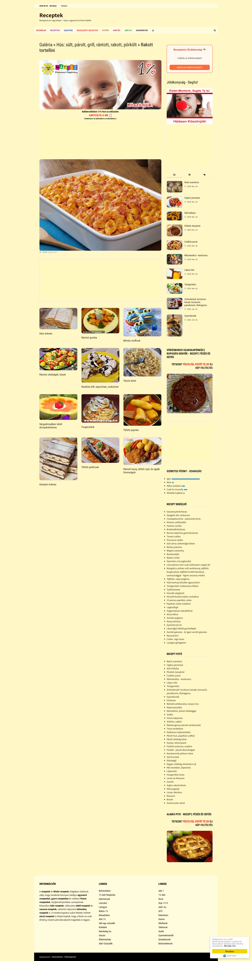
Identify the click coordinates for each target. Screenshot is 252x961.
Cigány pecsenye (192, 197)
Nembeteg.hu (105, 931)
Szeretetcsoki (164, 939)
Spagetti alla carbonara (178, 515)
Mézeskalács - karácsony (196, 255)
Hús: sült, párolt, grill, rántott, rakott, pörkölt (96, 44)
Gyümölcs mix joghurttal (179, 561)
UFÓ (160, 911)
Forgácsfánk (87, 427)
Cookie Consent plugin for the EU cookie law (229, 955)
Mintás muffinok (131, 340)
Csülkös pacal (190, 241)
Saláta (170, 714)
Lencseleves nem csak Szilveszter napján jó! (188, 564)
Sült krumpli (173, 756)
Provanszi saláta (175, 539)
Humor (161, 919)
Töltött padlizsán (90, 467)
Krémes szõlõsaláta (176, 522)
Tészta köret (129, 380)
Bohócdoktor (105, 890)
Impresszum (44, 956)
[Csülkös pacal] (174, 242)
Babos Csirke (173, 557)
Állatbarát (162, 923)
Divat (160, 899)
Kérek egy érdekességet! (190, 67)
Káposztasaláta (174, 707)
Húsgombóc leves (175, 774)
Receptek (51, 15)
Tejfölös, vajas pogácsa (178, 578)
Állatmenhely (105, 939)
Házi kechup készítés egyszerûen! (183, 582)
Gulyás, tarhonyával (176, 742)
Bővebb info (230, 945)
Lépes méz (189, 270)
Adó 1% (128, 30)
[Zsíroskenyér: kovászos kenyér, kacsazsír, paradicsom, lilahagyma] (174, 299)
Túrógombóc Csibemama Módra (182, 585)
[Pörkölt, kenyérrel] (174, 226)
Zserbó (170, 781)
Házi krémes (45, 333)
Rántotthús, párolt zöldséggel (181, 710)
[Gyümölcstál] (174, 316)
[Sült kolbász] (174, 213)
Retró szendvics (191, 182)
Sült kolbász (190, 212)
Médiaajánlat (70, 956)
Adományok (142, 30)
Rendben (229, 951)
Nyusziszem (172, 635)
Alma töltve (172, 614)
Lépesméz (172, 771)
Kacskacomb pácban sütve (180, 753)
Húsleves (171, 700)
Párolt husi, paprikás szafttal (181, 735)
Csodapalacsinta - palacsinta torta (184, 518)
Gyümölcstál (190, 315)
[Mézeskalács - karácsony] (174, 255)
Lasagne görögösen (176, 642)
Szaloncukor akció (176, 802)
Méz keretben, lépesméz (179, 767)
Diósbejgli (171, 760)
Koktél (116, 30)
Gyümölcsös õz (174, 624)
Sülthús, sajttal (174, 721)
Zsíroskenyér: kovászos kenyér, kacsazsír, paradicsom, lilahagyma (195, 302)
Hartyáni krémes (47, 484)
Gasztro (68, 30)
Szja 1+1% (163, 903)
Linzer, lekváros (174, 792)
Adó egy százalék (107, 923)
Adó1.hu (162, 907)
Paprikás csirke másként (179, 603)
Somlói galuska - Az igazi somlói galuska (187, 631)
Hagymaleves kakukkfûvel (180, 610)
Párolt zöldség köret (177, 739)
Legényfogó (172, 607)
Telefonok (162, 927)
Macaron (171, 795)
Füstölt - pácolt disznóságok (181, 749)
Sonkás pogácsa (175, 617)
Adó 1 (161, 890)
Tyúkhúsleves (173, 589)
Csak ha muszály (175, 489)
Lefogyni (103, 907)
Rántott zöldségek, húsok (52, 374)
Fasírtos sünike (174, 525)
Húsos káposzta (175, 718)
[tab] (174, 175)
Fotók (105, 30)
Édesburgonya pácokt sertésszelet (184, 725)
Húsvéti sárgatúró (175, 593)
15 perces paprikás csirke (179, 600)
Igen (169, 478)
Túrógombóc (190, 284)
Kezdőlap (41, 30)
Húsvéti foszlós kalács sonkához (183, 596)
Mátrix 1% (103, 911)
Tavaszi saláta (173, 536)
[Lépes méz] (174, 270)
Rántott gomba (89, 337)
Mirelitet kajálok (175, 492)
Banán (170, 799)
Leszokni (103, 903)
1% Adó (161, 894)
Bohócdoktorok (165, 943)
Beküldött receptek (87, 30)
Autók (161, 931)
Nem (169, 482)
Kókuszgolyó (173, 788)
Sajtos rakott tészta (176, 785)
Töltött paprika (131, 430)
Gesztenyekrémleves (177, 511)
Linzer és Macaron (176, 778)
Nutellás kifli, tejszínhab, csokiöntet (100, 386)
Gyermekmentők (166, 935)
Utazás (102, 935)
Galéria (45, 44)
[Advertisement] (100, 138)
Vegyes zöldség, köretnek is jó (181, 764)
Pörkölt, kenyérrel (192, 225)
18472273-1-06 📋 (100, 115)
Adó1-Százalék (105, 943)
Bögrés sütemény (175, 550)
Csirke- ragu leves (175, 639)
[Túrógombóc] (174, 284)
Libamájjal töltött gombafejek (181, 628)
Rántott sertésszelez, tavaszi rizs (183, 703)
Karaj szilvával (174, 621)
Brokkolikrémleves (176, 529)
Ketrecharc (163, 915)
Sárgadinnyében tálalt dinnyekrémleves (50, 426)
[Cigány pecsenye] (174, 198)
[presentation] (174, 175)
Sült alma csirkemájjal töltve (181, 543)
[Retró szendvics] (174, 182)
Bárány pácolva (174, 547)
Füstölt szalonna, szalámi (179, 746)
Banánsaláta (173, 554)
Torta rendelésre (175, 728)
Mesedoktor (104, 915)
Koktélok (103, 927)
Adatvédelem (57, 956)
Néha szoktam (174, 485)
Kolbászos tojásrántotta (178, 732)
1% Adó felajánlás (107, 894)
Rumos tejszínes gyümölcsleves (182, 532)
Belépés (64, 6)
